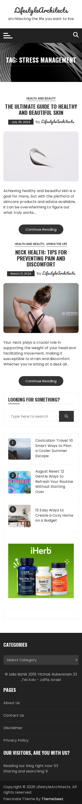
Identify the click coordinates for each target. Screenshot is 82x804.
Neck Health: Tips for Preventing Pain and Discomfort (41, 258)
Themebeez (52, 799)
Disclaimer (13, 727)
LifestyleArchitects (41, 10)
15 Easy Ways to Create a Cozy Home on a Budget (54, 515)
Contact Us (13, 715)
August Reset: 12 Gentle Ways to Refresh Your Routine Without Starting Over (54, 481)
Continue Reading (41, 229)
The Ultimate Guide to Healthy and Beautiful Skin (41, 109)
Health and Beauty (41, 98)
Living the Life (56, 244)
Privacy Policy (15, 740)
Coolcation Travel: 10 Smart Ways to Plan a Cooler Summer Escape (54, 448)
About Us (11, 702)
